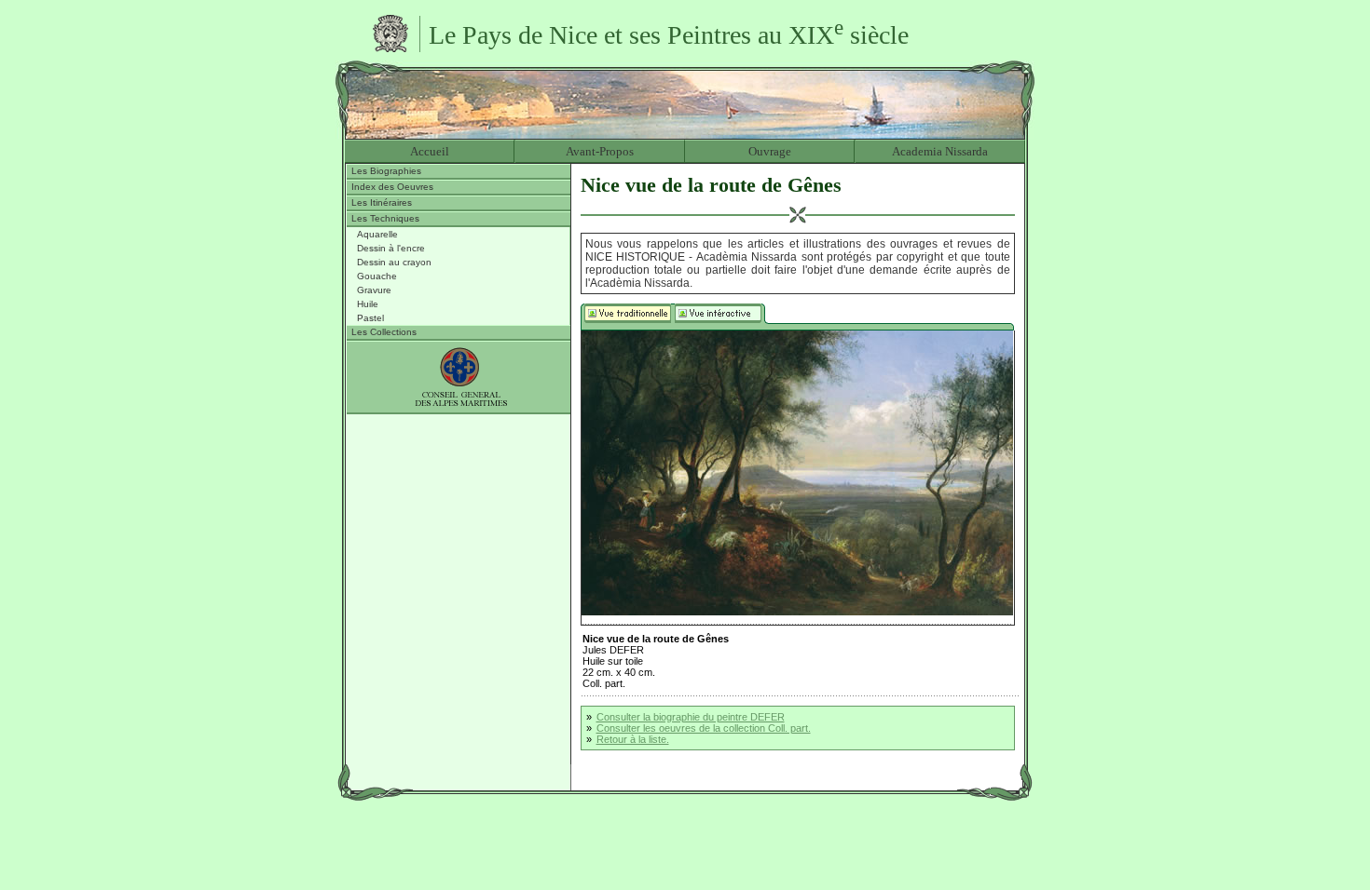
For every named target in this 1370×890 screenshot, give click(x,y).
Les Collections (384, 332)
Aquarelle (377, 234)
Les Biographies (386, 171)
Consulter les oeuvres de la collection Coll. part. (703, 728)
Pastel (370, 318)
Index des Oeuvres (392, 187)
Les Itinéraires (381, 202)
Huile (367, 304)
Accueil (429, 151)
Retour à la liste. (632, 739)
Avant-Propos (600, 151)
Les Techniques (385, 218)
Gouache (377, 276)
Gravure (374, 290)
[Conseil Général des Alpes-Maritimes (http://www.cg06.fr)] (458, 377)
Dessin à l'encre (391, 248)
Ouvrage (769, 151)
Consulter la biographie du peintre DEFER (690, 716)
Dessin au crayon (394, 262)
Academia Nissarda (940, 151)
